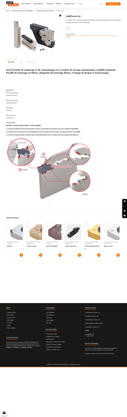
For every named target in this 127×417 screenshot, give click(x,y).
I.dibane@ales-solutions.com (92, 327)
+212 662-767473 (89, 336)
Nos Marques (10, 315)
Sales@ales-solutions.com (91, 316)
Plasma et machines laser (53, 349)
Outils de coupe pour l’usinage (45, 10)
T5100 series (32, 246)
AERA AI (59, 3)
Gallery (9, 325)
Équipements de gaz (52, 334)
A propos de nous (11, 312)
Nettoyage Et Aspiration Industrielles (56, 341)
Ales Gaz (49, 322)
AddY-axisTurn (70, 246)
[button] (60, 15)
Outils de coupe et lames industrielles (23, 10)
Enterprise (50, 3)
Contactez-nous (69, 3)
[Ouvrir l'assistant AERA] (4, 412)
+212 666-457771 (89, 334)
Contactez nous (11, 317)
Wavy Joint (108, 246)
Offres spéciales (11, 328)
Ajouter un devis (114, 4)
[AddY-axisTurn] (73, 232)
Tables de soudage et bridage (54, 344)
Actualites (9, 322)
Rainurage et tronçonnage (110, 35)
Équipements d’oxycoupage (53, 347)
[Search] (101, 4)
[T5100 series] (34, 232)
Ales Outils (49, 317)
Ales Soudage (50, 320)
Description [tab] (11, 62)
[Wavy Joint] (112, 232)
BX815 (9, 246)
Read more (21, 255)
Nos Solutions (38, 3)
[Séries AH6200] (54, 232)
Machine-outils (50, 339)
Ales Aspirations (51, 312)
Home (7, 10)
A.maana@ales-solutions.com (92, 319)
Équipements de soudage (53, 336)
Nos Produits (25, 3)
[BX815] (15, 232)
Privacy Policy (103, 353)
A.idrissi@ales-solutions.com (92, 312)
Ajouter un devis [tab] (31, 62)
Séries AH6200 (51, 246)
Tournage (68, 37)
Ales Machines (50, 315)
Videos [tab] (21, 62)
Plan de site (111, 353)
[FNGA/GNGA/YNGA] (92, 232)
